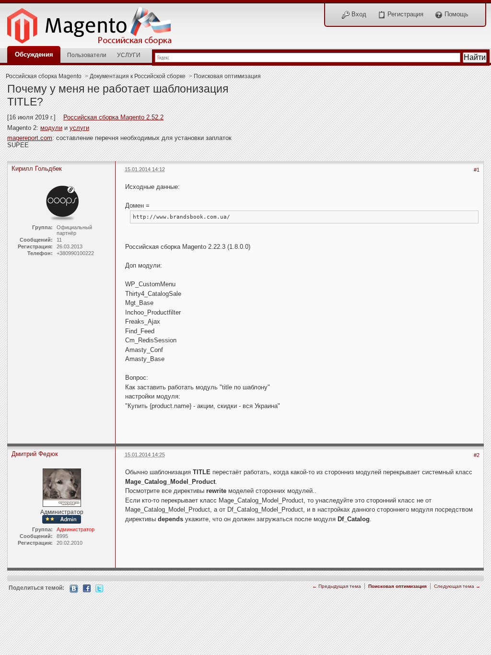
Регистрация (404, 14)
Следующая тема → (457, 586)
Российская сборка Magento (44, 76)
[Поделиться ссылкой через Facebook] (87, 588)
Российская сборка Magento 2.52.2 (113, 117)
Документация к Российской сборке (138, 76)
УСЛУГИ (128, 55)
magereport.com (29, 137)
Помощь (455, 14)
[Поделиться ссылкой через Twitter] (99, 588)
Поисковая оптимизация (227, 76)
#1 (476, 170)
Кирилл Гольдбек (37, 168)
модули (51, 127)
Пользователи (86, 55)
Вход (358, 14)
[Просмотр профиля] (62, 202)
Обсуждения (34, 54)
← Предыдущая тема (336, 586)
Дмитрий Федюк (35, 453)
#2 (476, 455)
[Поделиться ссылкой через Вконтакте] (74, 588)
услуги (79, 127)
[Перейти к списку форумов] (94, 23)
